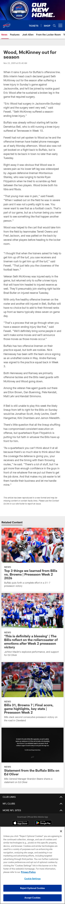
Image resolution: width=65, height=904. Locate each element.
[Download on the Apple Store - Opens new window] (20, 823)
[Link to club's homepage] (7, 24)
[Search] (54, 25)
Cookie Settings (32, 878)
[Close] (61, 831)
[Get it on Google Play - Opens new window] (43, 824)
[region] (32, 865)
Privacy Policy (28, 872)
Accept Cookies (32, 897)
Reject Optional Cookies (32, 888)
